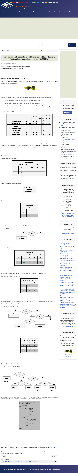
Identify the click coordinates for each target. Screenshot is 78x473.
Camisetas (72, 12)
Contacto (29, 45)
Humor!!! (43, 12)
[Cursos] (30, 12)
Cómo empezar (10, 12)
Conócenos (4, 15)
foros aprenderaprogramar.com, (35, 451)
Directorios (32, 15)
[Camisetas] (75, 12)
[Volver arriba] (75, 470)
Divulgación (52, 12)
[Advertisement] (39, 28)
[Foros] (20, 15)
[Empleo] (38, 12)
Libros (20, 12)
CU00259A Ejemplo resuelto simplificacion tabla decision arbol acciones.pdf (20, 461)
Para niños (72, 15)
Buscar (72, 45)
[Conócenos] (8, 15)
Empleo (35, 12)
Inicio (3, 12)
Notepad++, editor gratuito (67, 154)
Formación (45, 15)
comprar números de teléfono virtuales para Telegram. (67, 139)
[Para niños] (75, 15)
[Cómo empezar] (15, 12)
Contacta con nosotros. (67, 326)
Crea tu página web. (65, 130)
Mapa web (18, 45)
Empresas (58, 15)
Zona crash (62, 12)
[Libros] (22, 12)
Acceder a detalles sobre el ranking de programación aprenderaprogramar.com (68, 215)
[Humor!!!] (46, 12)
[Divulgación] (56, 12)
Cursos (27, 12)
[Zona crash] (66, 12)
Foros (18, 15)
